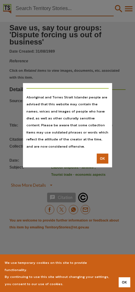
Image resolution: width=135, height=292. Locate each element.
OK (102, 158)
